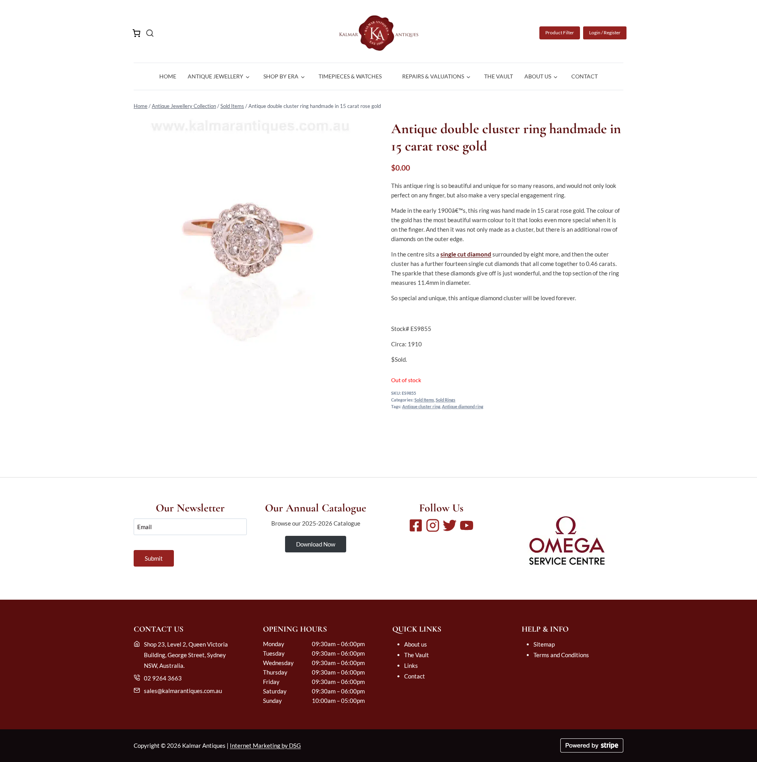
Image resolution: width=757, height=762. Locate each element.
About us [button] (537, 76)
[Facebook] (416, 525)
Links (411, 665)
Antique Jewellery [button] (215, 76)
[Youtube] (467, 525)
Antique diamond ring (462, 406)
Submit (154, 558)
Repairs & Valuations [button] (433, 76)
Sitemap (544, 644)
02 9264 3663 (163, 678)
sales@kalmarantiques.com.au (183, 690)
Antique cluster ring (421, 406)
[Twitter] (450, 525)
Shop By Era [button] (280, 76)
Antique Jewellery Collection (184, 106)
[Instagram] (433, 525)
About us (415, 644)
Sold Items (232, 106)
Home (167, 76)
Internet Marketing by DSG (265, 745)
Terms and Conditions (561, 654)
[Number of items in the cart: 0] (136, 33)
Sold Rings (445, 400)
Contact (584, 76)
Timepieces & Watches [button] (350, 76)
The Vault (498, 76)
